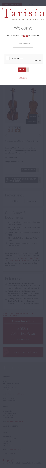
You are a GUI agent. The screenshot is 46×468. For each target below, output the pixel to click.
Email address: (24, 43)
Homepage (23, 78)
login (25, 35)
